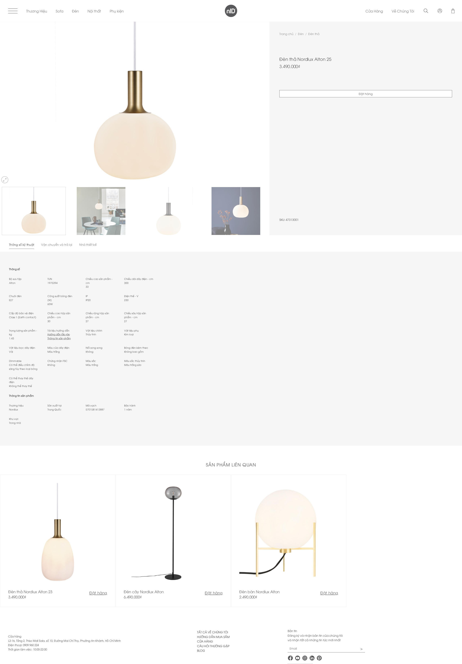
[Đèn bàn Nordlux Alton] (288, 541)
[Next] (259, 103)
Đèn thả (313, 34)
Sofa (59, 10)
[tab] (21, 245)
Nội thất (94, 10)
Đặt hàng (366, 94)
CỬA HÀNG (205, 641)
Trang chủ (286, 34)
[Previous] (10, 103)
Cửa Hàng (374, 10)
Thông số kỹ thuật (21, 244)
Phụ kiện (117, 10)
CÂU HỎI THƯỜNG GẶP (213, 646)
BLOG (201, 650)
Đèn (75, 10)
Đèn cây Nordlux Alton (144, 591)
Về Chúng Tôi (403, 10)
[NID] (231, 11)
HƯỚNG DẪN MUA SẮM (213, 637)
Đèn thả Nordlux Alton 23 (30, 591)
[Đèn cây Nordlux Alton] (173, 541)
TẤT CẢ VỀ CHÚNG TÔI (212, 632)
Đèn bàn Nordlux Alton (259, 591)
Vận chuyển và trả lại (56, 244)
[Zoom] (4, 179)
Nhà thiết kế (88, 244)
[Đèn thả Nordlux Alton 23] (57, 541)
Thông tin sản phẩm (59, 338)
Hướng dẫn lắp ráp (58, 334)
